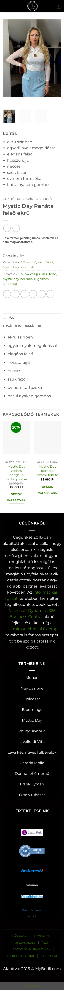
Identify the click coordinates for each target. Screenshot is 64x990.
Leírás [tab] (8, 318)
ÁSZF (45, 942)
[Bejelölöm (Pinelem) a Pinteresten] (42, 294)
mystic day (11, 279)
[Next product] (7, 228)
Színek (32, 199)
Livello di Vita (32, 741)
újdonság (10, 283)
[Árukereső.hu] (32, 850)
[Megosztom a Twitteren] (24, 294)
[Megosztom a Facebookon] (16, 294)
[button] (6, 6)
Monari (32, 677)
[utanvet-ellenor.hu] (32, 833)
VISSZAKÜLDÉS (24, 942)
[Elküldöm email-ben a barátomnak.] (33, 294)
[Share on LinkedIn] (50, 294)
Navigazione (32, 688)
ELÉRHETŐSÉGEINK (20, 956)
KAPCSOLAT (49, 956)
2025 (19, 274)
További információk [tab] (22, 326)
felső (49, 262)
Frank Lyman (32, 784)
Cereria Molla (32, 763)
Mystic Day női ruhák (18, 267)
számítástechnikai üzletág (32, 628)
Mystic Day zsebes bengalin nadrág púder (16, 472)
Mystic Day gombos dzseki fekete (47, 470)
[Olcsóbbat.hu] (32, 893)
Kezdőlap (12, 199)
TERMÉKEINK (41, 936)
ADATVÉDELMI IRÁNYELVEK (31, 949)
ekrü (47, 199)
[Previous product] (16, 228)
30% (44, 274)
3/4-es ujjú (28, 262)
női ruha (26, 279)
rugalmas (41, 279)
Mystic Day (32, 720)
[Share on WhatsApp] (7, 294)
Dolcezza (32, 699)
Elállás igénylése (32, 986)
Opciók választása (16, 497)
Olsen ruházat (32, 795)
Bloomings (32, 709)
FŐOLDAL (19, 935)
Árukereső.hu (32, 885)
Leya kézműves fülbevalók (32, 752)
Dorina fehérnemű (32, 773)
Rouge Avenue (32, 731)
